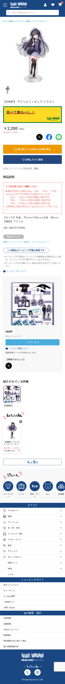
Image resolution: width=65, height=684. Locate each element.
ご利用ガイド (9, 602)
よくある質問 (9, 596)
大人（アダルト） (15, 557)
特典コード (12, 563)
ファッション (13, 522)
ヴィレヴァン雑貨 (22, 21)
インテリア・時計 (15, 534)
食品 (10, 545)
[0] (60, 5)
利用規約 (7, 635)
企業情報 (7, 618)
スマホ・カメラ (14, 539)
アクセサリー (13, 510)
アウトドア (12, 551)
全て (5, 21)
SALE (10, 569)
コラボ (10, 574)
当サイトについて (11, 585)
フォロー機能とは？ (17, 348)
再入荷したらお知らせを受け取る (34, 149)
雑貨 (11, 21)
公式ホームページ (11, 629)
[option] (32, 55)
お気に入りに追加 (34, 159)
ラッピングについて (17, 271)
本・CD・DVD (14, 528)
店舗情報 (7, 624)
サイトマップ (9, 590)
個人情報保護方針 (11, 646)
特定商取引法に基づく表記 (14, 641)
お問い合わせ (9, 607)
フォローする (32, 342)
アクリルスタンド (39, 21)
